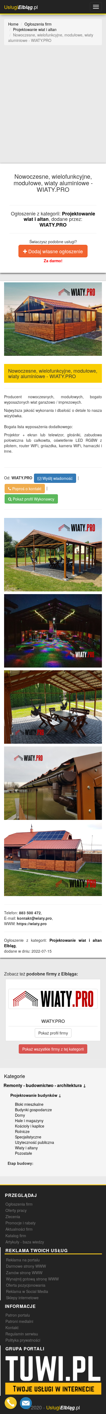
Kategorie (14, 1075)
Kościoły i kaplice (29, 1126)
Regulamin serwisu (21, 1333)
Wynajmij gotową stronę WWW (32, 1279)
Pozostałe (23, 1153)
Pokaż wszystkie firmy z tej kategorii (53, 1049)
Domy (20, 1115)
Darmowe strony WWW (26, 1266)
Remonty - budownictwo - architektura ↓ (45, 1085)
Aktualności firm (19, 1229)
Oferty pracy (16, 1210)
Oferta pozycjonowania (25, 1285)
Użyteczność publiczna (34, 1142)
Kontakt (11, 1327)
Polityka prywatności (22, 1340)
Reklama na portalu (23, 1259)
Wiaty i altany (26, 1147)
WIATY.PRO (53, 224)
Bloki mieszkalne (29, 1104)
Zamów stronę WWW (24, 1272)
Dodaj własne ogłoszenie (55, 251)
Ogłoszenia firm (19, 1204)
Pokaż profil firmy (53, 1033)
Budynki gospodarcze (33, 1109)
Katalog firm (15, 1235)
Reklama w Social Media (27, 1291)
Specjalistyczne (28, 1137)
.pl (21, 7)
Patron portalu (17, 1315)
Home (13, 24)
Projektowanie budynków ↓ (35, 1095)
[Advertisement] (53, 108)
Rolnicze (22, 1131)
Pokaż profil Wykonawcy (33, 499)
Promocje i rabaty (20, 1222)
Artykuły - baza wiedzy (24, 1242)
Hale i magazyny (29, 1120)
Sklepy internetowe (22, 1297)
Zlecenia (12, 1216)
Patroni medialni (19, 1321)
